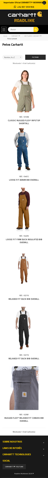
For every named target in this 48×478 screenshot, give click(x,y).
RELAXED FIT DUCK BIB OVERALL (24, 299)
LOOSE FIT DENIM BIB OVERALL (24, 179)
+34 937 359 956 (25, 7)
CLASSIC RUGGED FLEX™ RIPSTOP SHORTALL (24, 122)
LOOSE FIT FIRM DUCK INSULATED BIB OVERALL (24, 241)
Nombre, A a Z (13, 57)
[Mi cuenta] (44, 3)
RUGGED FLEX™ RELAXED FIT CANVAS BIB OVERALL (24, 419)
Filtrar (35, 57)
